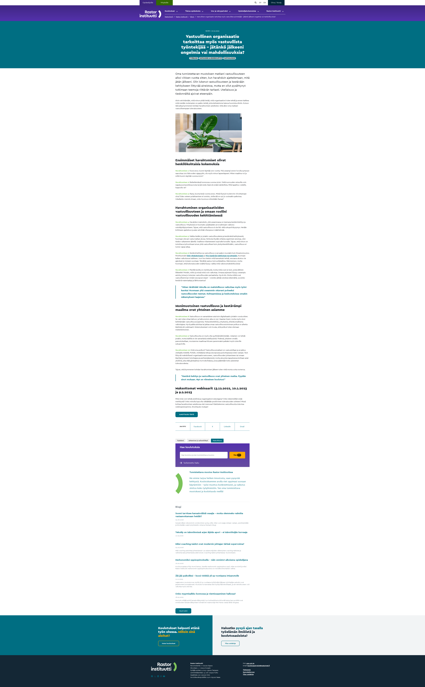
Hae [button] (237, 455)
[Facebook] (152, 676)
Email (242, 426)
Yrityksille (164, 2)
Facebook (198, 426)
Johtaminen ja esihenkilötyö (211, 58)
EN (265, 2)
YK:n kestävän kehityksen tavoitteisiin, (222, 256)
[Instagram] (161, 676)
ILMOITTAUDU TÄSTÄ (186, 414)
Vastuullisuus (229, 58)
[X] (155, 676)
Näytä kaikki (183, 611)
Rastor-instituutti (274, 11)
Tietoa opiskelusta (192, 11)
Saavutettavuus (248, 672)
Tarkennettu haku (191, 463)
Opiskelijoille (148, 2)
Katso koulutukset (168, 643)
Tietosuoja (247, 670)
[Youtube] (164, 676)
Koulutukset (170, 11)
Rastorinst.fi (169, 17)
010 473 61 (250, 663)
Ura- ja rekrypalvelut (219, 11)
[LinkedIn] (158, 676)
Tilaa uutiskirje (230, 643)
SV (260, 2)
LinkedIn (227, 426)
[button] (177, 11)
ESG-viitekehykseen (195, 256)
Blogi (192, 17)
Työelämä (194, 58)
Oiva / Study (276, 2)
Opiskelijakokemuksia (247, 11)
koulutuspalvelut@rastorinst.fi (258, 666)
